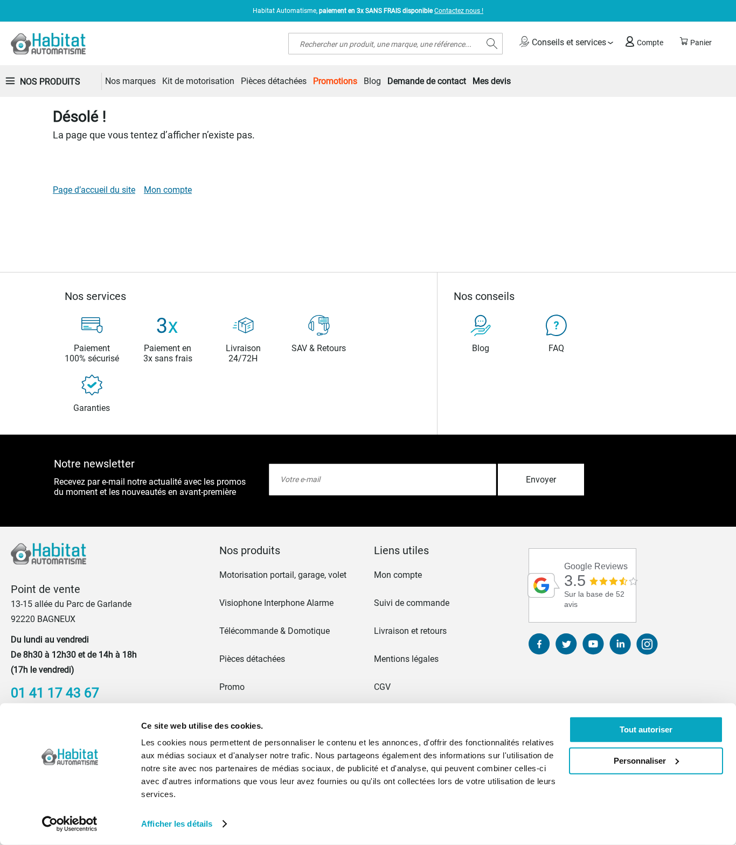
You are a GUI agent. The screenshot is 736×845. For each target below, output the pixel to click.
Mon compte (168, 190)
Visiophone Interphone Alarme (276, 603)
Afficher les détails (176, 823)
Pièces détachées (252, 659)
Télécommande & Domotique (274, 631)
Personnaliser (640, 760)
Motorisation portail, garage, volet (282, 575)
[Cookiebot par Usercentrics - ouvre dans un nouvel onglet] (70, 824)
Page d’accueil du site (94, 190)
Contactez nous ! (458, 11)
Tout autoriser (646, 729)
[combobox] (395, 43)
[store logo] (48, 43)
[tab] (290, 550)
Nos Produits (50, 81)
